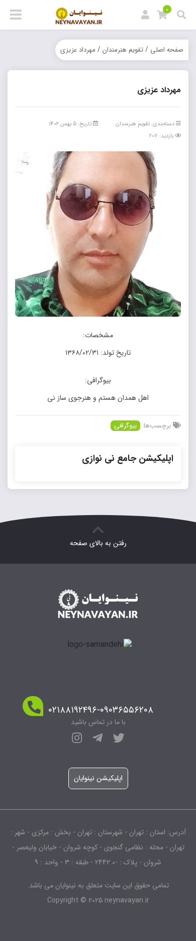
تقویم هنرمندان (123, 50)
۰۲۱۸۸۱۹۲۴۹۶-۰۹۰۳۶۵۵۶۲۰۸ (100, 710)
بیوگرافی (125, 425)
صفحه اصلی (166, 50)
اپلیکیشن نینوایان (98, 778)
